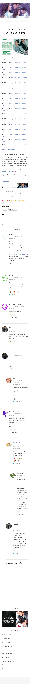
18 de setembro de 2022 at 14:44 (16, 306)
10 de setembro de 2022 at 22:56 (16, 413)
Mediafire (24, 57)
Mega (11, 57)
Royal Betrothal (6, 657)
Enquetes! (4, 650)
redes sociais (23, 170)
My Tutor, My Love (7, 646)
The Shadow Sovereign (8, 665)
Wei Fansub (6, 224)
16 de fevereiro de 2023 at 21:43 (16, 236)
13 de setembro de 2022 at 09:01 (16, 329)
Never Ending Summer (8, 661)
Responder (12, 239)
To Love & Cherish (7, 638)
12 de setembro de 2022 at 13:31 (16, 355)
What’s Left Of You (7, 642)
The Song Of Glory (7, 653)
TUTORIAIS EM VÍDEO (8, 172)
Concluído (10, 27)
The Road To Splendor (8, 635)
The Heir (4, 669)
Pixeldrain (17, 57)
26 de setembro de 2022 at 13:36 (16, 277)
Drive (3, 59)
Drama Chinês (19, 27)
